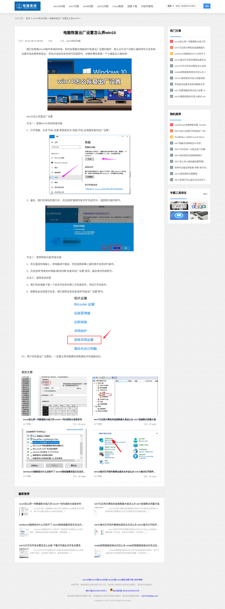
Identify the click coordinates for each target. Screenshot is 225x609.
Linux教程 (117, 6)
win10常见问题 (40, 18)
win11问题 (103, 6)
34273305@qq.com (149, 596)
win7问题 (74, 6)
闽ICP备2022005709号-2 (96, 591)
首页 (28, 18)
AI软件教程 (147, 6)
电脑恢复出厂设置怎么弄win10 (64, 18)
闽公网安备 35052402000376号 (126, 591)
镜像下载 (132, 6)
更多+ (205, 194)
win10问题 (59, 6)
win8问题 (88, 6)
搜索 (207, 6)
